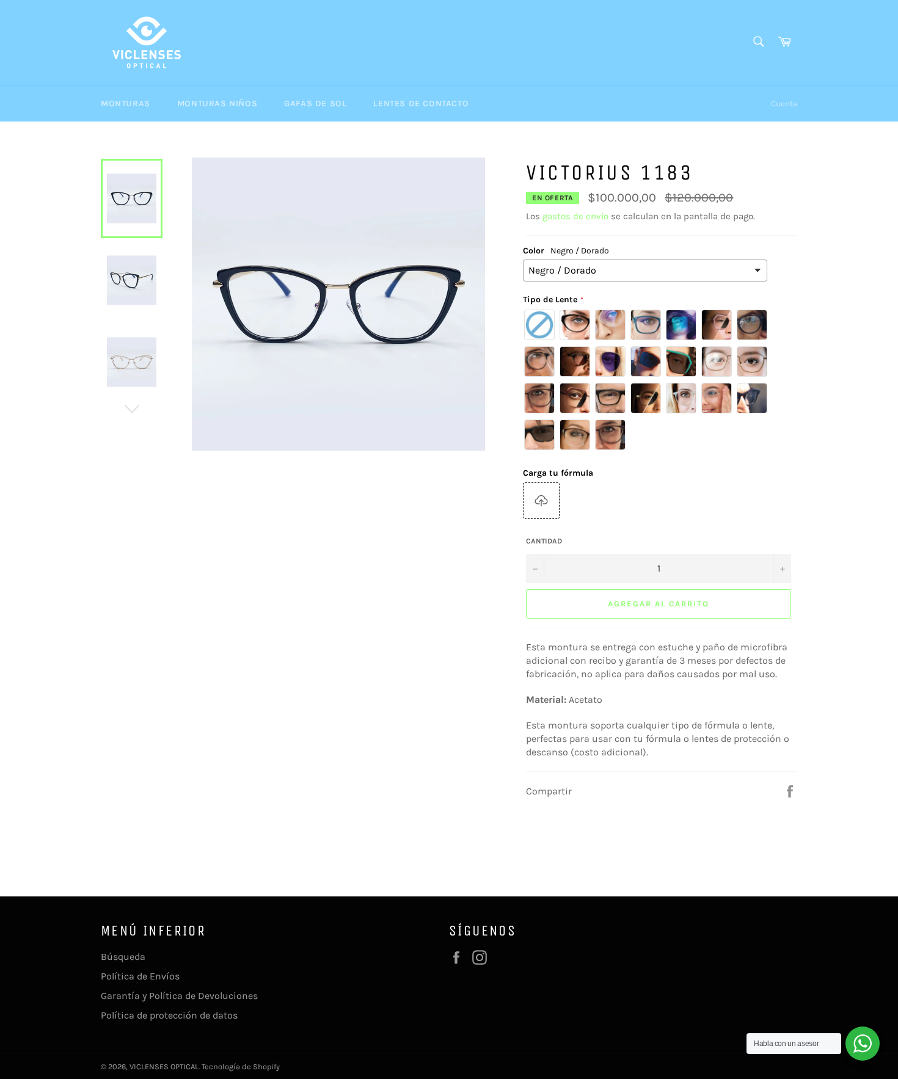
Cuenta (784, 103)
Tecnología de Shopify (241, 1066)
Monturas (125, 103)
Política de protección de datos (169, 1015)
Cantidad (544, 541)
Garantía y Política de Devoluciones (179, 995)
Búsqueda (123, 956)
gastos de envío (575, 216)
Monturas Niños (217, 103)
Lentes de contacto (421, 103)
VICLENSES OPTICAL (164, 1066)
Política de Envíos (140, 976)
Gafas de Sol (315, 103)
